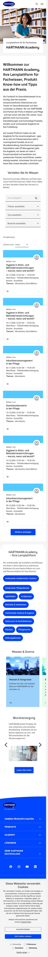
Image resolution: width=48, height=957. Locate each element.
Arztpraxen (26, 596)
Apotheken (10, 596)
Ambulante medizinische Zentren (21, 578)
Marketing (33, 948)
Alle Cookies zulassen (23, 936)
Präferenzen (31, 944)
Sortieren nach (8, 245)
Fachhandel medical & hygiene (19, 613)
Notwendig (17, 944)
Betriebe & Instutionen (15, 604)
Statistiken (19, 948)
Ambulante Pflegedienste (17, 588)
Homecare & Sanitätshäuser (18, 621)
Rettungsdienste (13, 638)
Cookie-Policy (26, 922)
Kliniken (9, 629)
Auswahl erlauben (23, 929)
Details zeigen (22, 952)
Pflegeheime (24, 629)
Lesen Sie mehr (24, 770)
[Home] (9, 4)
